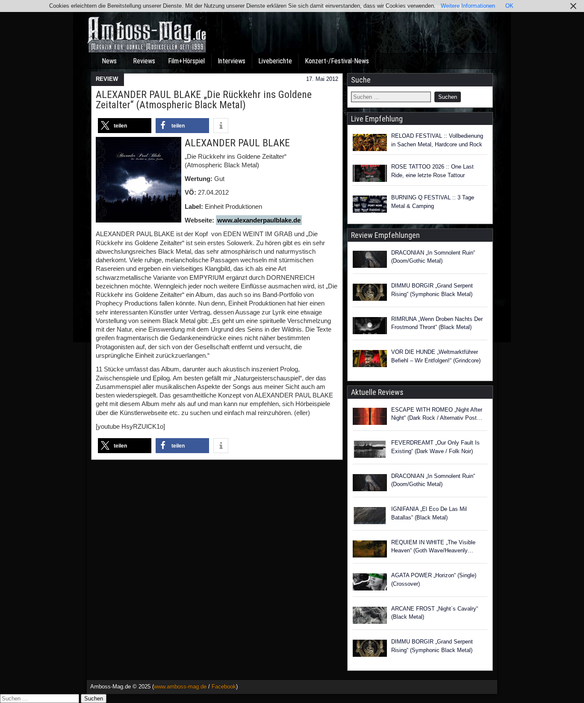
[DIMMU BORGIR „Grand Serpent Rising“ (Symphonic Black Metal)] (370, 293)
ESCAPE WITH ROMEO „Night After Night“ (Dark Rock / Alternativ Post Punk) (436, 414)
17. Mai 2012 (322, 79)
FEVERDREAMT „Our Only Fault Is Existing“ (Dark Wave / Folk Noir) (435, 446)
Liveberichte (275, 61)
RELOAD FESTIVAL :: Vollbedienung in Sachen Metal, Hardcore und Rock (437, 140)
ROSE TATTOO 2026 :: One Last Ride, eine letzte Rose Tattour (432, 170)
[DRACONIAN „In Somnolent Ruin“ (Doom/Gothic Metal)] (370, 260)
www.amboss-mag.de (180, 686)
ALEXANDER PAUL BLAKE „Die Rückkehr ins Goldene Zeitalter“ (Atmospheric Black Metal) (204, 100)
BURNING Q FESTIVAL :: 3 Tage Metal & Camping (432, 201)
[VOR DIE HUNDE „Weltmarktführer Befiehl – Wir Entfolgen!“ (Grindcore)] (370, 360)
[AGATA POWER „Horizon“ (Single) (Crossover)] (370, 583)
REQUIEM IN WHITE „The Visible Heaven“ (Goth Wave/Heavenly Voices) (433, 547)
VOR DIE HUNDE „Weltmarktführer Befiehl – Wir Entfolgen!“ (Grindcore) (436, 356)
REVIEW (107, 79)
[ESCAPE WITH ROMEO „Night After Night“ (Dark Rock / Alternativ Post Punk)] (370, 417)
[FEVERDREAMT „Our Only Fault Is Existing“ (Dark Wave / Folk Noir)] (370, 450)
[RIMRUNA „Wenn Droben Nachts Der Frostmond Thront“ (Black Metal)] (370, 327)
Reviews (144, 61)
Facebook (224, 686)
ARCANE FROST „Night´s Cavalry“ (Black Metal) (434, 612)
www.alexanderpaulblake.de (259, 220)
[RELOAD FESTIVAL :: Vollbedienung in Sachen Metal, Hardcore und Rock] (370, 142)
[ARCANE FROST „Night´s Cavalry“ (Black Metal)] (370, 616)
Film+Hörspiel (186, 61)
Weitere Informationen (468, 6)
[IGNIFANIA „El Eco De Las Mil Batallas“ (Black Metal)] (370, 517)
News (109, 61)
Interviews (231, 61)
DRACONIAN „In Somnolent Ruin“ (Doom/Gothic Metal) (433, 256)
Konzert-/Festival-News (337, 61)
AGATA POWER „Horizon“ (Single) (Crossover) (433, 579)
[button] (124, 125)
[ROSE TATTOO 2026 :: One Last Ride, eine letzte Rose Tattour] (370, 173)
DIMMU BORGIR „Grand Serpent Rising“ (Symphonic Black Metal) (432, 289)
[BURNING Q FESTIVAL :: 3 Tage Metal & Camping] (370, 204)
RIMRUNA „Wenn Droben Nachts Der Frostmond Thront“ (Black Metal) (437, 323)
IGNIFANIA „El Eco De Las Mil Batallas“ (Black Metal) (429, 513)
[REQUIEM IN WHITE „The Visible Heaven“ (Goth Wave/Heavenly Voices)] (370, 550)
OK (509, 6)
